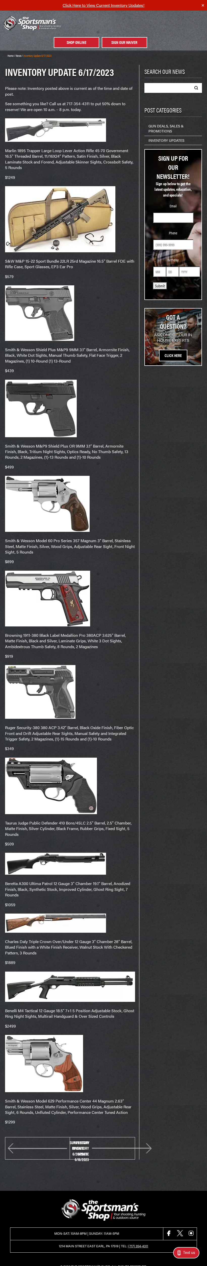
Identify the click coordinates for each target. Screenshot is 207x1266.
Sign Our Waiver (124, 42)
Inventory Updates (166, 140)
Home (11, 55)
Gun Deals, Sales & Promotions (166, 128)
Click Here (173, 355)
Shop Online (76, 42)
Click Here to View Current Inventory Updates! (103, 5)
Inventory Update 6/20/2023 (80, 1148)
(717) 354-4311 (138, 1246)
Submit (160, 286)
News (18, 55)
